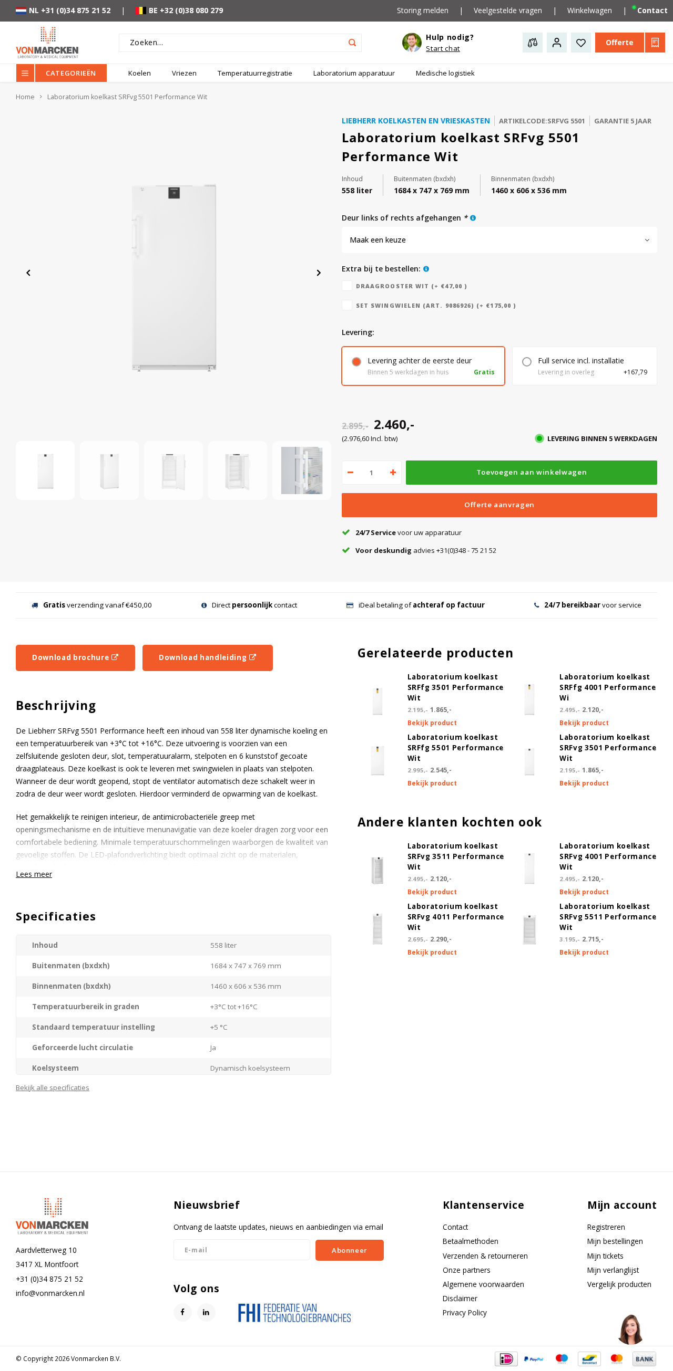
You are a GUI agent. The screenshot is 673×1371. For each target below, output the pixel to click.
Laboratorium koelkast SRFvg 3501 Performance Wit (608, 747)
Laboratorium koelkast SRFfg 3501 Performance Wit (455, 687)
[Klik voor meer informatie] (473, 218)
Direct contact (254, 605)
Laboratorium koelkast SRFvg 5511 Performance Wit (608, 917)
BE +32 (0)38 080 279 (186, 10)
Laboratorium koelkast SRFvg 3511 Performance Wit (456, 856)
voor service (592, 605)
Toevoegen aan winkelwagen (531, 472)
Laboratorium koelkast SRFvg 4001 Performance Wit (608, 856)
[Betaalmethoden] (505, 1358)
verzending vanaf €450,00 (97, 605)
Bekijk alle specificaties (52, 1087)
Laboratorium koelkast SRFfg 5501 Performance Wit (455, 747)
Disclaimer (460, 1298)
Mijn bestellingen (615, 1241)
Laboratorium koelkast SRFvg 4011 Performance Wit (456, 917)
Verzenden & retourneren (485, 1256)
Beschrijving (56, 705)
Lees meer (34, 874)
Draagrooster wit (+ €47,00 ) (411, 286)
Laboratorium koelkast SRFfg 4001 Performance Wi (607, 687)
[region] (630, 1328)
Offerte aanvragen (499, 504)
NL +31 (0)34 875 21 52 (69, 10)
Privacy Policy (465, 1312)
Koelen (139, 73)
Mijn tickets (605, 1256)
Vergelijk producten (619, 1284)
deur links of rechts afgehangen (404, 218)
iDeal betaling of (422, 605)
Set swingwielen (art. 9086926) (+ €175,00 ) (436, 305)
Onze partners (467, 1270)
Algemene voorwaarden (483, 1284)
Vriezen (184, 73)
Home (25, 96)
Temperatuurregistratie (255, 73)
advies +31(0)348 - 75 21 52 (425, 550)
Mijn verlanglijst (613, 1270)
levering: (358, 332)
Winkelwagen (589, 10)
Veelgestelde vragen (508, 10)
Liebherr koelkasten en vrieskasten (416, 120)
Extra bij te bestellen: (381, 269)
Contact (455, 1227)
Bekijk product (432, 722)
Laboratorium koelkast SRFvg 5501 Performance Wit (127, 96)
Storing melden (422, 10)
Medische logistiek (445, 73)
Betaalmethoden (470, 1241)
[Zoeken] (352, 43)
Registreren (606, 1227)
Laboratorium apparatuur (354, 73)
